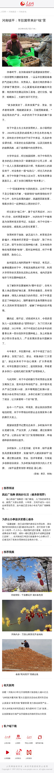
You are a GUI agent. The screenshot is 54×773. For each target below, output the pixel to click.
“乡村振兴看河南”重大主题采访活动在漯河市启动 (25, 697)
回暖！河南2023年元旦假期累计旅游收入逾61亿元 (25, 692)
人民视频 (7, 758)
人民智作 (29, 758)
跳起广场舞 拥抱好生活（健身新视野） (24, 494)
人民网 (3, 12)
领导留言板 (39, 743)
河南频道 (12, 12)
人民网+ (18, 743)
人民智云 (18, 758)
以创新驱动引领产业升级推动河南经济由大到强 (24, 714)
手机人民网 (29, 743)
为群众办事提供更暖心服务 (18, 519)
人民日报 (7, 743)
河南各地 (22, 12)
